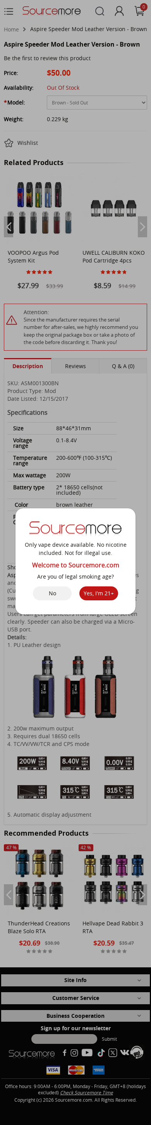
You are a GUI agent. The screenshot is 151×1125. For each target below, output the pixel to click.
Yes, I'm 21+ (99, 593)
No (52, 593)
